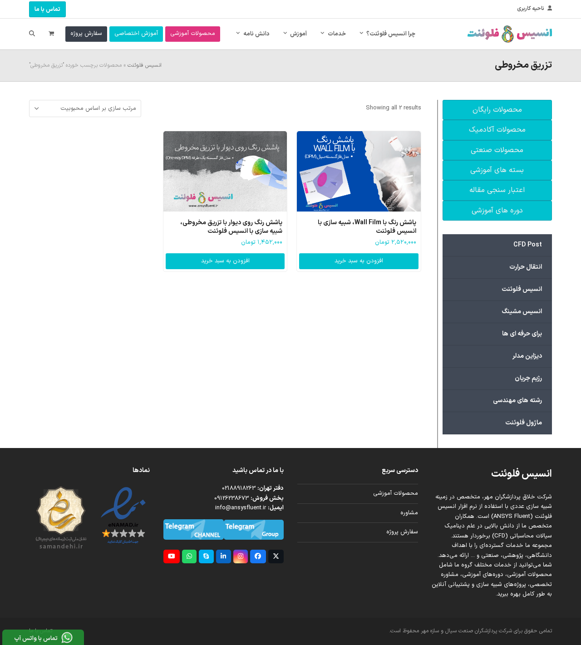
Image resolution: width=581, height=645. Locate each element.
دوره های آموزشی (497, 210)
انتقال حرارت (525, 267)
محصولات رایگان (497, 109)
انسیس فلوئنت (145, 65)
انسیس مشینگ (522, 311)
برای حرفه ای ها (522, 334)
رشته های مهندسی (517, 400)
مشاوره (409, 512)
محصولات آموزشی (395, 493)
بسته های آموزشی (497, 170)
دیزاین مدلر (527, 356)
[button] (51, 34)
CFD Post (527, 245)
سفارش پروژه (402, 532)
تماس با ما (47, 9)
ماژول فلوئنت (523, 423)
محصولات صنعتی (497, 150)
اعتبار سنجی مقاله (497, 190)
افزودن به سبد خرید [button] (359, 261)
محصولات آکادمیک (497, 129)
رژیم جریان (528, 378)
